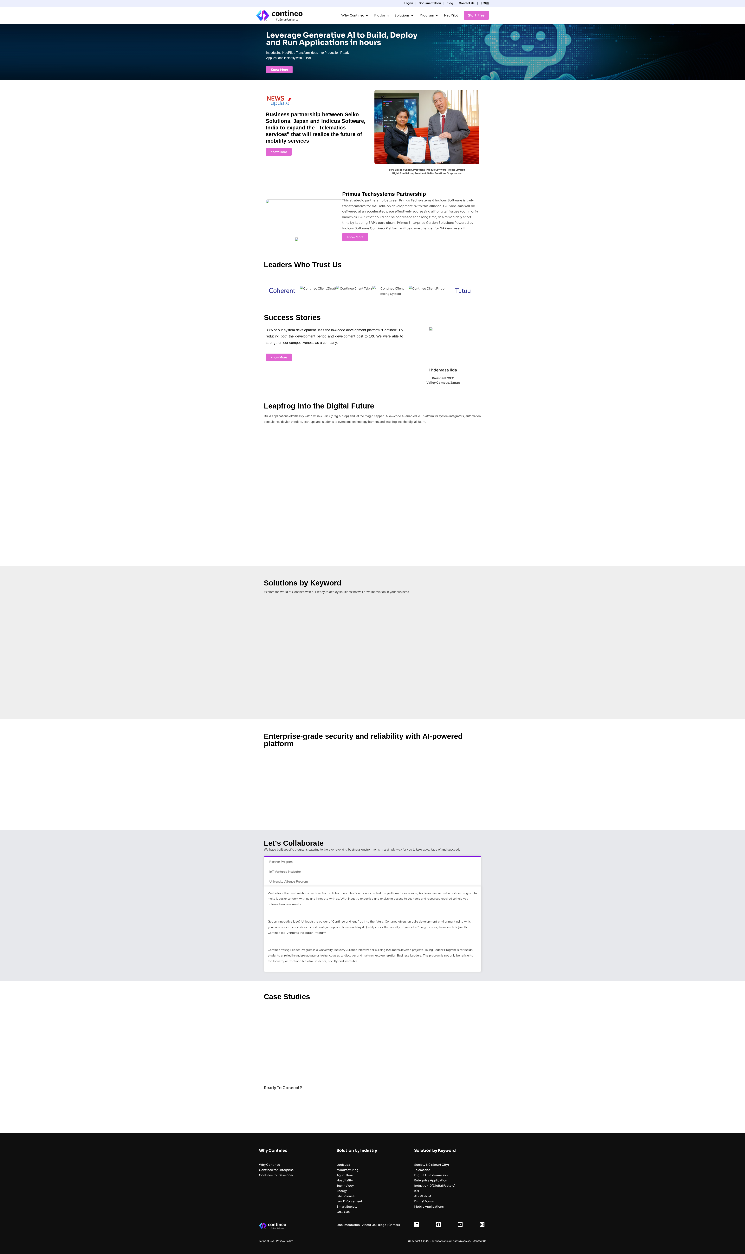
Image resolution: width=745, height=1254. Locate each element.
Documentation (430, 3)
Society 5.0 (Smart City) (431, 1164)
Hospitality (345, 1180)
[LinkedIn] (416, 1226)
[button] (272, 1037)
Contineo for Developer (276, 1175)
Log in (408, 3)
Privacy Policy (284, 1240)
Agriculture (345, 1175)
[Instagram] (482, 1226)
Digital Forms (424, 1201)
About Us (369, 1225)
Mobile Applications (429, 1206)
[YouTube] (460, 1226)
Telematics (422, 1170)
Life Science (345, 1196)
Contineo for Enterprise (276, 1170)
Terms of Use (266, 1240)
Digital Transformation (431, 1175)
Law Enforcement (349, 1201)
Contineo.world (439, 1240)
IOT (416, 1191)
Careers (394, 1225)
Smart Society (347, 1206)
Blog (450, 3)
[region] (372, 1037)
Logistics (343, 1164)
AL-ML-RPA (422, 1196)
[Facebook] (438, 1226)
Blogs (382, 1225)
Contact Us (467, 3)
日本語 (484, 3)
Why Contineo (269, 1164)
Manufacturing (347, 1170)
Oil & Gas (343, 1212)
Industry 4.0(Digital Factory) (434, 1185)
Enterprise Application (430, 1180)
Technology (345, 1185)
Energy (342, 1191)
